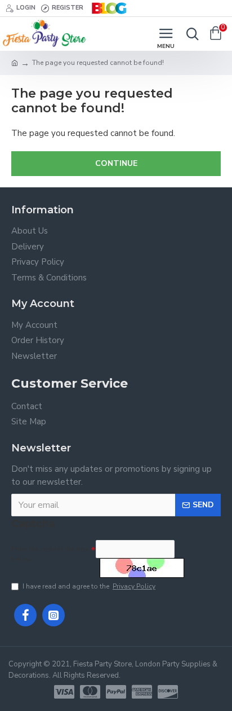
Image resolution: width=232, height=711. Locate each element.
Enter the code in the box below (49, 554)
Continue (116, 163)
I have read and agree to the (89, 586)
